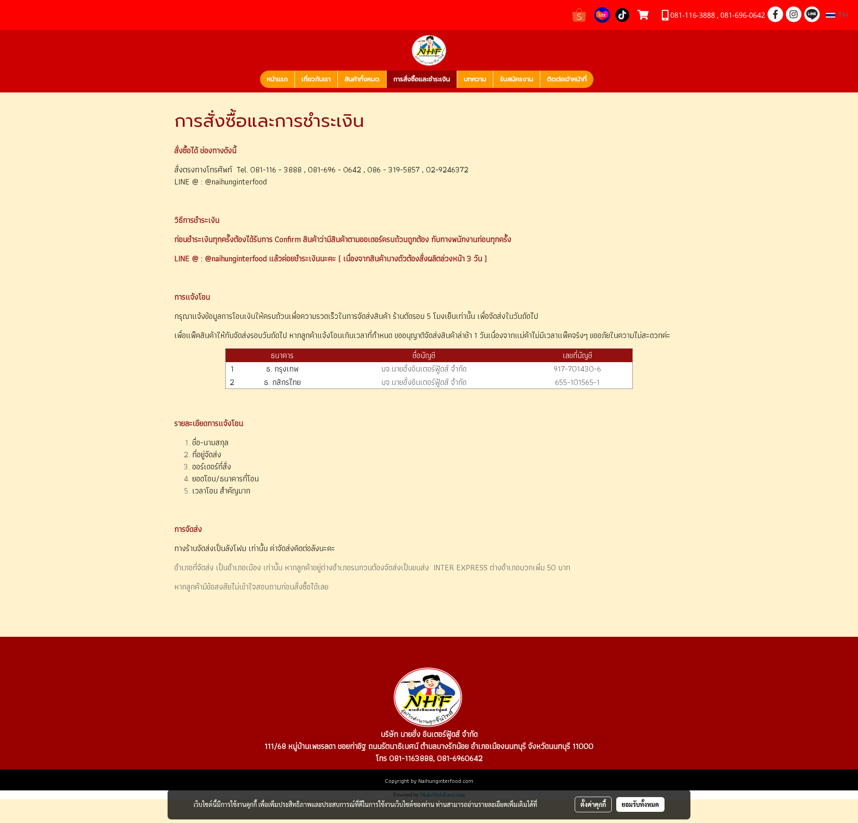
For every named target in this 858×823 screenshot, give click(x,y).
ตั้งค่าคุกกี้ (593, 804)
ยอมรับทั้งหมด (640, 804)
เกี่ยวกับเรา (316, 79)
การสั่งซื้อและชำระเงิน (421, 79)
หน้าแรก (277, 79)
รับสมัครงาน (516, 79)
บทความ (475, 79)
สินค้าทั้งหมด (362, 79)
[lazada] (602, 14)
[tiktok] (622, 14)
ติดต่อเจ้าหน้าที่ (567, 79)
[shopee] (579, 14)
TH (841, 15)
